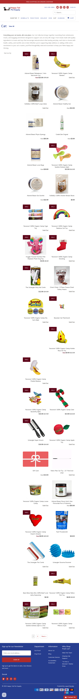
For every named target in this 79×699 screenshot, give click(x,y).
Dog (50, 18)
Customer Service (54, 657)
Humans (61, 18)
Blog (49, 654)
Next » (44, 636)
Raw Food (34, 18)
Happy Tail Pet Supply (14, 686)
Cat (54, 18)
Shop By (14, 18)
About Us (51, 650)
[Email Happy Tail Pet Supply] (67, 7)
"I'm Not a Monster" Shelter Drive (67, 664)
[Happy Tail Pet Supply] (11, 8)
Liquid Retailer (69, 686)
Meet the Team (67, 653)
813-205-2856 (49, 7)
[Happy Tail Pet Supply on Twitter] (57, 7)
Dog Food (37, 654)
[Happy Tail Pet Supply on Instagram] (64, 7)
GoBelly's (25, 18)
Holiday (43, 18)
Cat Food (37, 650)
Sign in (73, 7)
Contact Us (71, 697)
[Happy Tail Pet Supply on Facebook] (61, 7)
